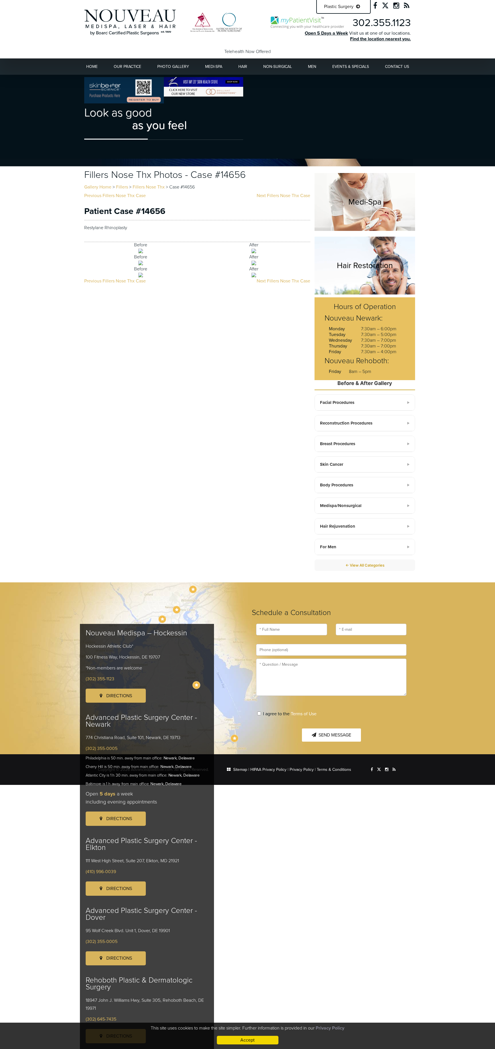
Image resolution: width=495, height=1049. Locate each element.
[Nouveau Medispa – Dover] (196, 685)
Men (312, 66)
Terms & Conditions (334, 769)
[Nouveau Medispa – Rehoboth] (234, 738)
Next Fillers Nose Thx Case (283, 196)
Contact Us (397, 66)
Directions (118, 696)
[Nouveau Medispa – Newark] (176, 610)
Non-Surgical (277, 66)
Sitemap (240, 769)
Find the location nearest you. (380, 39)
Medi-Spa (213, 66)
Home (92, 66)
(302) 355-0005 (101, 748)
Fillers (122, 187)
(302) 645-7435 (101, 1019)
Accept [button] (247, 1040)
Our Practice (127, 66)
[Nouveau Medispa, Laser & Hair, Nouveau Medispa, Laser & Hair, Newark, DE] (130, 22)
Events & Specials (350, 66)
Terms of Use (304, 714)
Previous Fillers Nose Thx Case (115, 196)
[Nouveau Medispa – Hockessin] (193, 589)
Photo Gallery (173, 66)
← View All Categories (364, 565)
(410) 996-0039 (101, 872)
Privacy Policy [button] (330, 1028)
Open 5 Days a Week (326, 33)
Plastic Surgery (339, 6)
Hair (242, 66)
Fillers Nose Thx (149, 187)
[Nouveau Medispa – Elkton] (162, 619)
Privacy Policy (302, 769)
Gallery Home (97, 187)
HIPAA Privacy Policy (268, 769)
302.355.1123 (382, 23)
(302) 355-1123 (100, 679)
